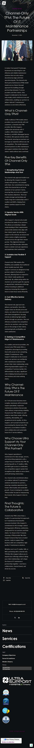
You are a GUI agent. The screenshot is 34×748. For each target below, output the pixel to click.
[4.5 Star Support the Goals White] (5, 690)
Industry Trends (17, 8)
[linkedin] (19, 617)
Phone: (11, 611)
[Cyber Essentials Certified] (5, 699)
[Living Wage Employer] (5, 708)
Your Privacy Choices (12, 739)
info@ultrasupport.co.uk (18, 604)
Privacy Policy (7, 669)
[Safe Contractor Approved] (5, 717)
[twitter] (15, 617)
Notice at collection (8, 742)
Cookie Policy (7, 667)
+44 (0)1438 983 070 (19, 611)
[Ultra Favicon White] (4, 2)
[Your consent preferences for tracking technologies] (31, 745)
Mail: (10, 604)
